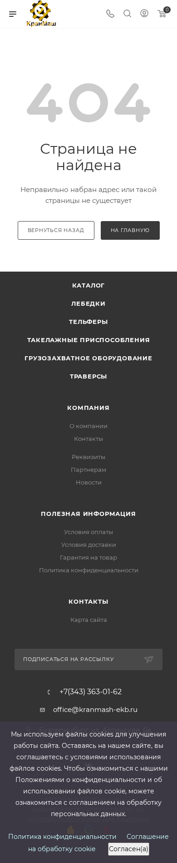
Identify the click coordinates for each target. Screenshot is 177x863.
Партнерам (88, 469)
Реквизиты (88, 456)
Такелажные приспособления (88, 339)
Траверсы (88, 376)
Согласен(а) (128, 849)
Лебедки (88, 303)
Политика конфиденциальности (88, 570)
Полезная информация (88, 513)
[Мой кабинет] (144, 14)
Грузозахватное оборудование (88, 358)
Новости (89, 482)
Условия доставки (88, 544)
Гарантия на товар (88, 557)
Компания (88, 407)
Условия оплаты (88, 531)
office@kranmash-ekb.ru (95, 709)
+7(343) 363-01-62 (90, 692)
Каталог (88, 285)
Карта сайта (88, 619)
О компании (88, 425)
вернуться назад (56, 230)
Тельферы (88, 321)
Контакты (88, 438)
